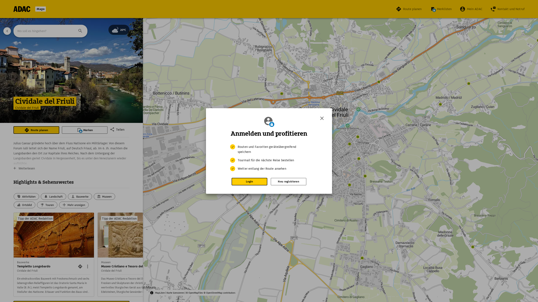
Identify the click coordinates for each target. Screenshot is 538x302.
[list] (269, 157)
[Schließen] (322, 118)
